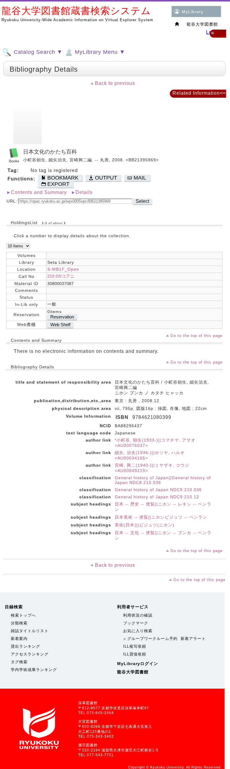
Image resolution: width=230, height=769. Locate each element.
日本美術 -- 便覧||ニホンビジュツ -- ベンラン (161, 517)
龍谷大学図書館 (133, 672)
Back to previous (115, 83)
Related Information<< (199, 93)
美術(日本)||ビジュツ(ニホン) (144, 525)
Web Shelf (60, 324)
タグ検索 (19, 662)
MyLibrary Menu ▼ (99, 52)
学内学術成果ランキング (34, 669)
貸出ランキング (25, 646)
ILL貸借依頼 (134, 654)
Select (142, 201)
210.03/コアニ (60, 276)
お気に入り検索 (137, 631)
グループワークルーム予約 (152, 638)
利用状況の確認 (137, 615)
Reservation (62, 316)
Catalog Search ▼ (37, 52)
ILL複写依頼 (134, 646)
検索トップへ (23, 615)
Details (84, 192)
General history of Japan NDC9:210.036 (158, 489)
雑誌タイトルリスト (30, 631)
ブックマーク (135, 623)
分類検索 (19, 623)
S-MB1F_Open (63, 269)
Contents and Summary (39, 192)
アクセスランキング (30, 654)
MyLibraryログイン (137, 663)
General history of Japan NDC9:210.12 (157, 496)
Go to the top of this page (196, 335)
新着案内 (19, 638)
